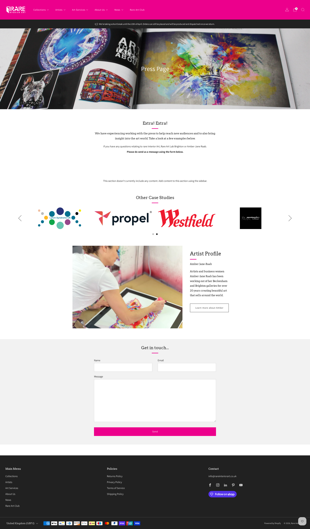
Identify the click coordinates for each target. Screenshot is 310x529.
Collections (39, 9)
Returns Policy (115, 476)
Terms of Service (116, 488)
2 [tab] (157, 234)
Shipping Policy (115, 494)
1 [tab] (153, 234)
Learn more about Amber (209, 307)
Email (161, 360)
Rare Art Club (137, 9)
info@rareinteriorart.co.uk (222, 476)
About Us (100, 9)
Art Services (78, 9)
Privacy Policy (114, 482)
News (117, 9)
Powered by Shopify (272, 523)
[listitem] (155, 24)
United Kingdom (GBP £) (20, 523)
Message (98, 376)
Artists (58, 9)
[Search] (303, 9)
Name (97, 360)
